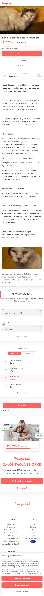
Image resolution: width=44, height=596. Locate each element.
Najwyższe (29, 354)
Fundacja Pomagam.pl (33, 538)
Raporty (33, 527)
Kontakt (11, 535)
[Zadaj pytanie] (39, 75)
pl (36, 3)
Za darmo (33, 530)
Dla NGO (33, 535)
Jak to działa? (22, 488)
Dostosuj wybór (22, 591)
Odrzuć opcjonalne (22, 585)
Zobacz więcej (22, 337)
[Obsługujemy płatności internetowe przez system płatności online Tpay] (33, 541)
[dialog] (22, 574)
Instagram (18, 509)
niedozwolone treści (26, 411)
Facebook (4, 509)
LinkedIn (25, 509)
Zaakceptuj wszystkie (22, 578)
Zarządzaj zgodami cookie (11, 544)
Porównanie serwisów (11, 538)
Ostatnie (14, 354)
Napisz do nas (37, 411)
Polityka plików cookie (11, 541)
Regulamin (11, 527)
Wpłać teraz (22, 54)
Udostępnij (22, 60)
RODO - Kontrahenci (11, 533)
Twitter (11, 509)
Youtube (40, 509)
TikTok (33, 509)
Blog (33, 533)
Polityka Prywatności (11, 530)
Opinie (33, 524)
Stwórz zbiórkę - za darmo (22, 481)
